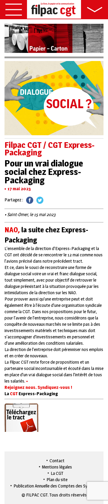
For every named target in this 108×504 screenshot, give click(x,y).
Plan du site (57, 479)
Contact (57, 460)
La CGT (57, 473)
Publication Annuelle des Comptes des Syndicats (57, 486)
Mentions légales (57, 467)
